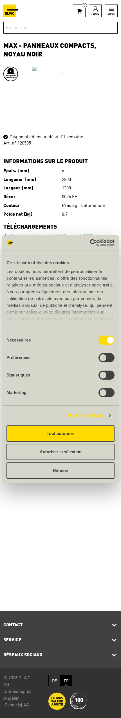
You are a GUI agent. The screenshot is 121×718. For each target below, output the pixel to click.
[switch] (106, 357)
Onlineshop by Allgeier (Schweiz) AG (17, 698)
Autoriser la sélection (61, 451)
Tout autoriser (60, 433)
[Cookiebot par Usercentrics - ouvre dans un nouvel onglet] (90, 242)
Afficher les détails (85, 415)
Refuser (60, 470)
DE (54, 681)
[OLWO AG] (10, 11)
